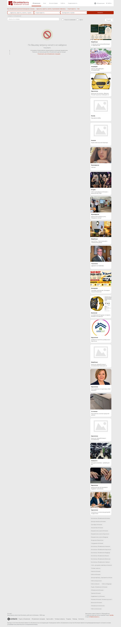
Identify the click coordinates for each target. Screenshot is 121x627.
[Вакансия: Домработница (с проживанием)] (100, 426)
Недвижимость (72, 3)
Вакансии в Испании (96, 602)
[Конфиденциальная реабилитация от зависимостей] (100, 32)
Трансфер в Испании (96, 524)
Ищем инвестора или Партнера (99, 142)
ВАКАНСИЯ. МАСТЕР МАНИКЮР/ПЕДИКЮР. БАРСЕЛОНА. (99, 488)
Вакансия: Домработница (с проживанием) (98, 439)
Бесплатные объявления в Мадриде (100, 552)
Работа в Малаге (95, 584)
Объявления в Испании (97, 590)
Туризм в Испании (96, 593)
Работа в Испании (95, 574)
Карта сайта (49, 619)
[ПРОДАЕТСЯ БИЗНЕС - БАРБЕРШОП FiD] (100, 450)
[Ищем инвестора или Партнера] (100, 130)
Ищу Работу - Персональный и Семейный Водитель (99, 241)
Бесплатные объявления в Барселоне (101, 549)
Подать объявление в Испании (99, 587)
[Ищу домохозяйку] (100, 106)
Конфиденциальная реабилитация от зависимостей (100, 44)
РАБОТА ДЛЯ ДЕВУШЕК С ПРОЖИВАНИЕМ (97, 69)
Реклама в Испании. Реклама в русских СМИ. (101, 599)
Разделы (68, 619)
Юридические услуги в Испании (99, 531)
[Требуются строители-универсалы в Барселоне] (100, 327)
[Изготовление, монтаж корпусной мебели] (100, 401)
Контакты (81, 619)
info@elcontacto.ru (94, 617)
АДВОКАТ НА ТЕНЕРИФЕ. (97, 266)
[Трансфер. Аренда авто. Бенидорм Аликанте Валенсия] (100, 278)
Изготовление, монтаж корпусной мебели (100, 414)
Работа (63, 3)
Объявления (36, 3)
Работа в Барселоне (96, 581)
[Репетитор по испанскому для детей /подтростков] (100, 500)
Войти (109, 3)
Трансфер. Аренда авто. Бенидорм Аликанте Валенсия (100, 291)
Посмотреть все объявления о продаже (49, 54)
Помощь (74, 619)
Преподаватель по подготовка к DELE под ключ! (100, 389)
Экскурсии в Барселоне (97, 540)
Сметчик (93, 167)
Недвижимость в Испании (98, 596)
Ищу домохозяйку (96, 118)
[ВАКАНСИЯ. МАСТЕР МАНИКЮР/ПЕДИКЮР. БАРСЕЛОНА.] (100, 475)
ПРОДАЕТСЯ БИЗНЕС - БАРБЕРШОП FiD (100, 463)
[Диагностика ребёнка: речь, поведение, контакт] (100, 204)
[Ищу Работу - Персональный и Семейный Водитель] (100, 229)
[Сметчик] (100, 155)
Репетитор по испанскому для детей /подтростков (100, 513)
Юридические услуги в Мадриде (99, 537)
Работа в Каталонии (96, 609)
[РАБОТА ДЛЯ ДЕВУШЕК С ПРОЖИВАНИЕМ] (100, 56)
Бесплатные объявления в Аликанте (100, 546)
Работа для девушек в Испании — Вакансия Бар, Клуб (100, 192)
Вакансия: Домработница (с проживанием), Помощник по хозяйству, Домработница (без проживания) (99, 365)
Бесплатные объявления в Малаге (100, 556)
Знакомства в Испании (97, 527)
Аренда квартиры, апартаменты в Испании (101, 577)
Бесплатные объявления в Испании (100, 518)
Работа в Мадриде (106, 584)
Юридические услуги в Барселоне (100, 534)
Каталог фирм (53, 3)
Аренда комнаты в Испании (98, 521)
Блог (44, 3)
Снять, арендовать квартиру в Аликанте (101, 565)
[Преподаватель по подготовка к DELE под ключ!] (100, 377)
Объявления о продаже (38, 619)
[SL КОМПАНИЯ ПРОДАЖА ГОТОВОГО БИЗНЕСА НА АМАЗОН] (100, 303)
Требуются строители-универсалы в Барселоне (100, 340)
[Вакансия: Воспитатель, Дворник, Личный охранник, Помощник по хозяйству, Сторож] (100, 81)
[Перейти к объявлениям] (47, 34)
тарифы (111, 615)
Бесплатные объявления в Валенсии (100, 559)
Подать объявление (24, 619)
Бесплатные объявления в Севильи (100, 562)
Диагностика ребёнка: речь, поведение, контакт (98, 217)
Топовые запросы (95, 568)
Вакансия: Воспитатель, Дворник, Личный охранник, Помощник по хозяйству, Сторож (100, 94)
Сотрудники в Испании (97, 543)
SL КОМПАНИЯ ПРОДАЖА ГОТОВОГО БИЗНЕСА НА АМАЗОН (100, 315)
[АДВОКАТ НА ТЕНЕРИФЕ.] (100, 253)
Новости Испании (95, 571)
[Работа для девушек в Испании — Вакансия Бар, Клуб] (100, 179)
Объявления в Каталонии (98, 605)
